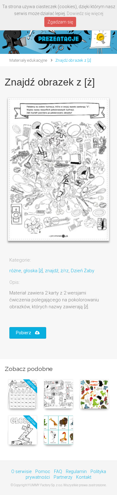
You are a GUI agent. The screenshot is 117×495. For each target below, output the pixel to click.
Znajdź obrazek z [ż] (73, 60)
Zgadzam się (60, 21)
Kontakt (83, 477)
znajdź (51, 271)
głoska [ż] (33, 271)
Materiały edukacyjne (28, 60)
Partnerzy (63, 477)
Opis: (14, 282)
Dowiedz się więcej (85, 13)
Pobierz (25, 332)
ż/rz (65, 271)
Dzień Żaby (82, 271)
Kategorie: (20, 260)
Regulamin (76, 471)
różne (15, 271)
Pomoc (42, 471)
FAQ (58, 471)
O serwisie (21, 471)
